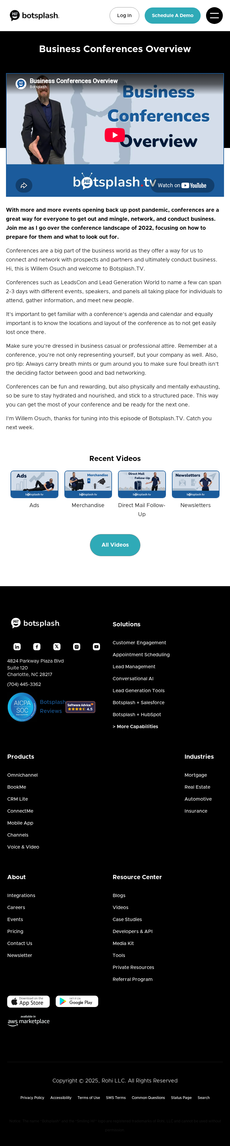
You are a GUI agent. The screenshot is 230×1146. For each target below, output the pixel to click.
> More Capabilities (135, 726)
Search (204, 1098)
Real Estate (197, 787)
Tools (119, 955)
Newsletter (19, 955)
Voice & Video (23, 847)
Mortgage (195, 775)
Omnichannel (22, 775)
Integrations (21, 895)
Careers (16, 907)
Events (15, 919)
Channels (17, 835)
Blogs (119, 895)
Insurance (195, 811)
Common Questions (148, 1098)
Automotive (198, 799)
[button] (214, 15)
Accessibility (61, 1098)
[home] (34, 15)
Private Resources (133, 967)
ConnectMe (20, 811)
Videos (120, 907)
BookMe (16, 787)
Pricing (15, 931)
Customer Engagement (139, 642)
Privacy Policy (32, 1098)
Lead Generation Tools (139, 690)
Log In (124, 15)
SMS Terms (116, 1098)
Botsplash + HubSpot (137, 714)
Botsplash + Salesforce (138, 702)
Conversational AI (133, 678)
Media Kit (123, 943)
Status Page (181, 1098)
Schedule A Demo (172, 15)
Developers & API (133, 931)
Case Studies (127, 919)
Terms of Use (89, 1098)
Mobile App (20, 823)
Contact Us (19, 943)
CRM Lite (17, 799)
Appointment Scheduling (141, 654)
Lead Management (134, 666)
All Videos (115, 545)
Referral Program (133, 979)
